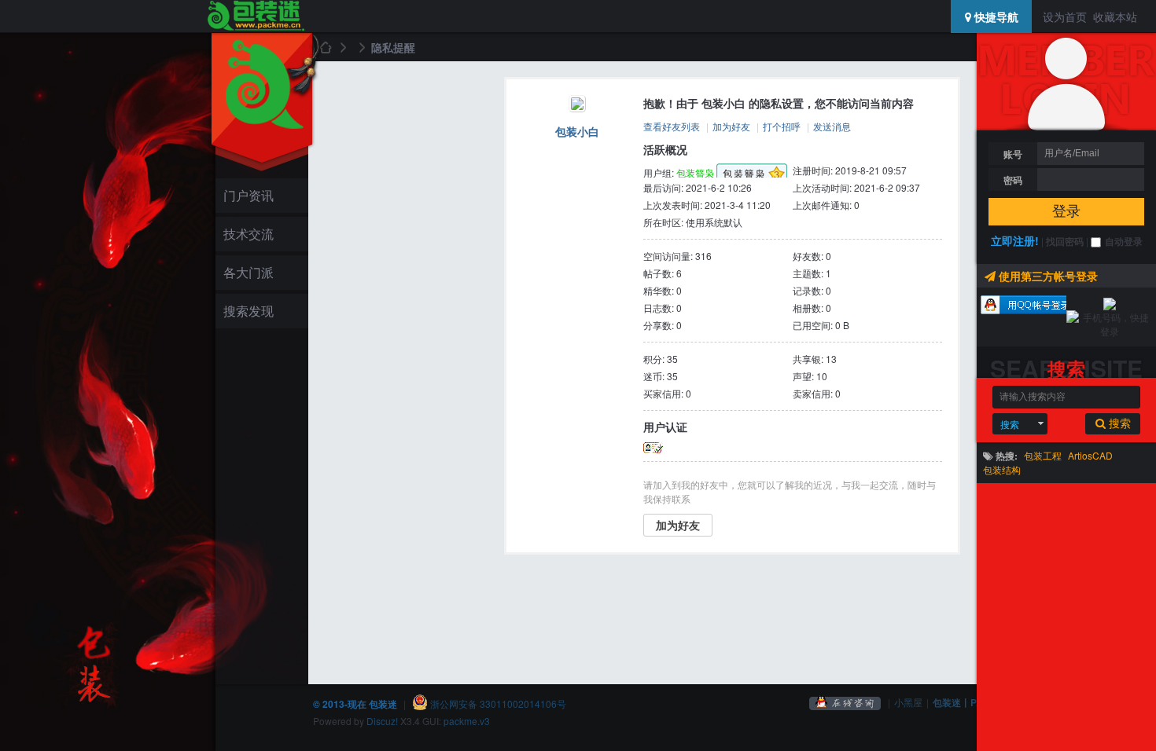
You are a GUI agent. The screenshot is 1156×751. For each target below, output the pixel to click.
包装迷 (324, 47)
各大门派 (248, 272)
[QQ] (845, 702)
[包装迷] (255, 16)
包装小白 (577, 131)
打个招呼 (782, 126)
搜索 (1009, 423)
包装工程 (1043, 455)
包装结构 (1002, 469)
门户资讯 (248, 195)
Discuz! (382, 720)
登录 (1066, 211)
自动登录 (1124, 241)
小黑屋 (908, 702)
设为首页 (1065, 16)
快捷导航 (994, 16)
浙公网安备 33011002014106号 (497, 703)
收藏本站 (1115, 16)
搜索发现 (248, 311)
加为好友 (731, 126)
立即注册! (1015, 240)
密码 (1012, 180)
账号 (1012, 154)
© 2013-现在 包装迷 (355, 704)
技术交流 (248, 234)
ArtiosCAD (1090, 455)
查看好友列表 (671, 126)
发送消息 (832, 126)
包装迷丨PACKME (972, 702)
